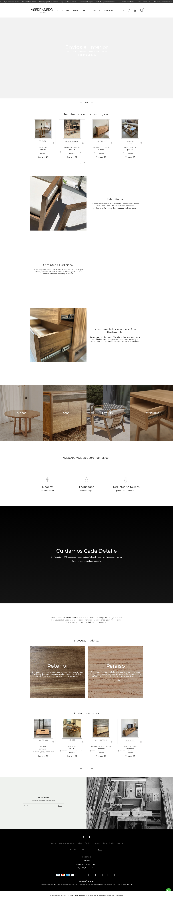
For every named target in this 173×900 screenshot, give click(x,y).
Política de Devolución (92, 843)
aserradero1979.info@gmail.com (86, 864)
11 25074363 (86, 860)
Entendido (119, 895)
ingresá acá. (111, 884)
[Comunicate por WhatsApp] (168, 891)
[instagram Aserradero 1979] (83, 837)
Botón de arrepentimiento (125, 884)
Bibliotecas (108, 10)
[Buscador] (129, 11)
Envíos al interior (108, 843)
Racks (84, 10)
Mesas (75, 10)
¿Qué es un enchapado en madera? (70, 843)
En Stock (65, 10)
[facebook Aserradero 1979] (89, 837)
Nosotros (53, 843)
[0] (140, 11)
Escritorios (95, 10)
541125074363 (86, 857)
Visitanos (120, 843)
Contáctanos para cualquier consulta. (87, 561)
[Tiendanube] (86, 881)
